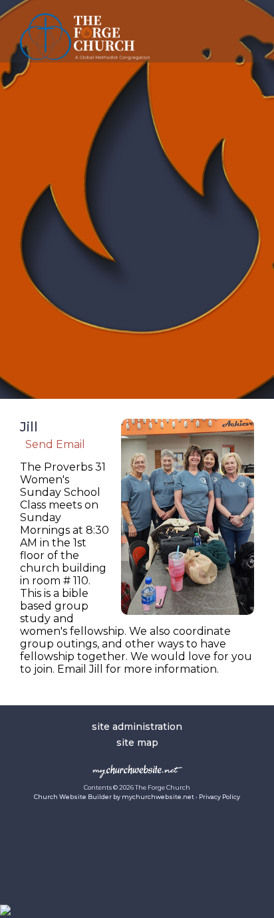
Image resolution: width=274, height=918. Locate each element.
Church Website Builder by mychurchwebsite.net (114, 796)
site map (137, 742)
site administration (137, 727)
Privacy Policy (219, 796)
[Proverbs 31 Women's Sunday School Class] (187, 618)
